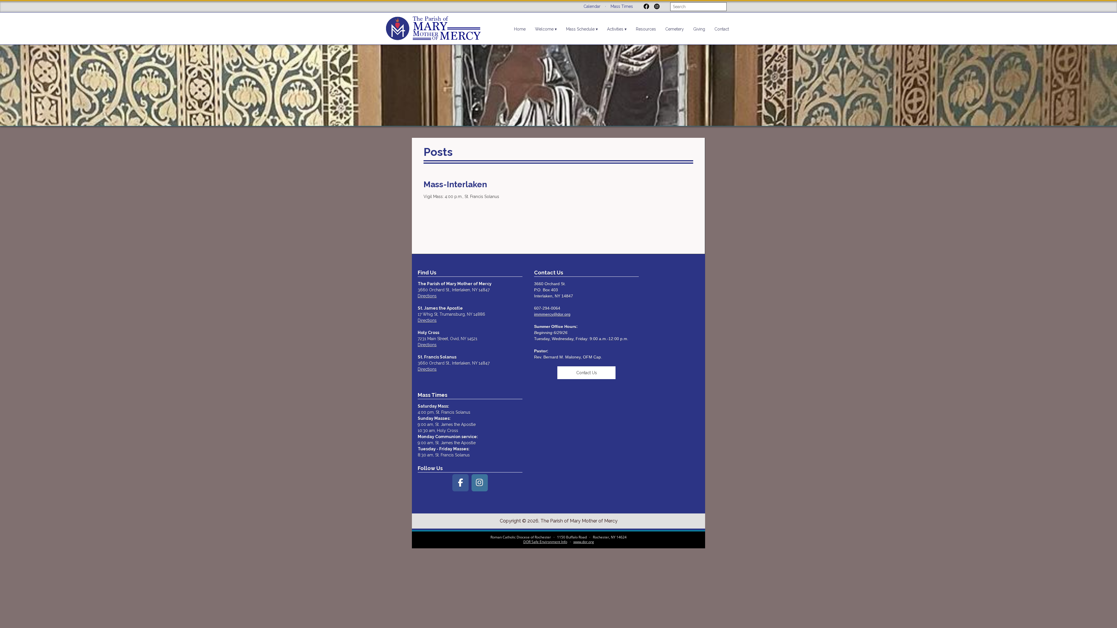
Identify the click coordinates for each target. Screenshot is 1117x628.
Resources (646, 29)
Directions (427, 296)
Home (520, 29)
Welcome (544, 29)
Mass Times (622, 6)
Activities (615, 29)
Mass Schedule (580, 29)
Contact (721, 29)
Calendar (592, 6)
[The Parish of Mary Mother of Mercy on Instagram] (480, 482)
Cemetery (674, 29)
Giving (699, 29)
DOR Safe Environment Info (545, 541)
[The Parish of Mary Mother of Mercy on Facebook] (460, 482)
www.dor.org (583, 541)
